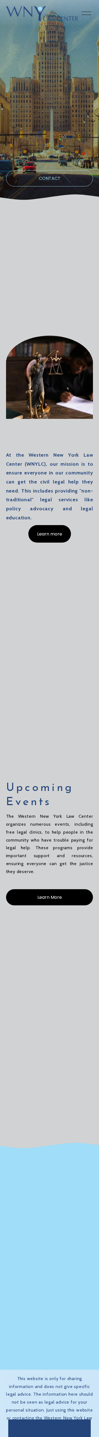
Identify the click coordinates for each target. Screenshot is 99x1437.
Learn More (49, 897)
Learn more (49, 534)
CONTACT (50, 178)
